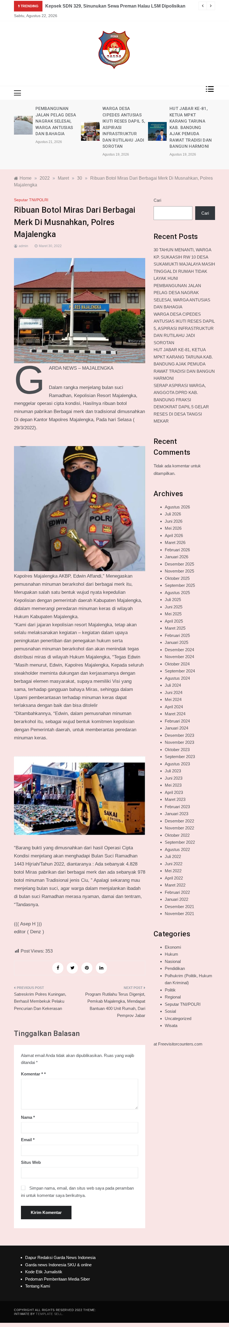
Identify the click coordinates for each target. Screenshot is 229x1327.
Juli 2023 (173, 770)
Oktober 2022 (177, 835)
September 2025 (180, 585)
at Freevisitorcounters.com (178, 1044)
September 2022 (180, 842)
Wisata (171, 1025)
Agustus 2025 (177, 592)
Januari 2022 (176, 899)
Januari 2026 (176, 556)
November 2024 (179, 656)
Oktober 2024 (177, 664)
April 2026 (174, 535)
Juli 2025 (173, 599)
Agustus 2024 (177, 678)
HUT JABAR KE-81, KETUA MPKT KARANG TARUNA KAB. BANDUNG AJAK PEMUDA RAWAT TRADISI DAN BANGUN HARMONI (191, 127)
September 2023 (180, 756)
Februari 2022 (177, 892)
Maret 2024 (175, 713)
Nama (28, 1117)
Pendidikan (175, 968)
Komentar (32, 1074)
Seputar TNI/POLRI (31, 200)
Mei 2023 (173, 785)
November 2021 (179, 913)
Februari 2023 (177, 806)
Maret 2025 (175, 628)
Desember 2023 (179, 735)
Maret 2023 (175, 799)
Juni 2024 (173, 692)
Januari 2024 (176, 728)
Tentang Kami (37, 1286)
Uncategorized (178, 1018)
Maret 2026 (175, 542)
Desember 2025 (179, 564)
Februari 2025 (177, 635)
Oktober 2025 (177, 578)
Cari (157, 200)
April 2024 (174, 706)
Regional (173, 997)
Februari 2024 (177, 721)
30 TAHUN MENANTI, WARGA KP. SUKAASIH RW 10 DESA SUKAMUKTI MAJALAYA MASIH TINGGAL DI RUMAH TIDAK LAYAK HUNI (184, 264)
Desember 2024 (179, 649)
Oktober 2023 (177, 749)
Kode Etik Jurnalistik (43, 1271)
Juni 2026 (173, 521)
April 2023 (174, 792)
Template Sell (49, 1314)
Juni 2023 (173, 778)
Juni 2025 (173, 606)
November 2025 (179, 571)
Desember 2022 (179, 821)
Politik (170, 990)
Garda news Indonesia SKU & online (58, 1264)
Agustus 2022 (177, 849)
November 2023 (179, 742)
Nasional (173, 961)
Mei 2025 (173, 613)
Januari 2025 (176, 642)
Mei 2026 (173, 528)
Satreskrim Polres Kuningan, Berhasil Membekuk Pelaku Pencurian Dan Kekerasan (40, 1001)
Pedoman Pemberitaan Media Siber (57, 1279)
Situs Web (31, 1162)
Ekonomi (173, 947)
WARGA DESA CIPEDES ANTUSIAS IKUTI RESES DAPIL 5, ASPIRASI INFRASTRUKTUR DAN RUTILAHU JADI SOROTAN (184, 328)
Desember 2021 (179, 906)
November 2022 (179, 828)
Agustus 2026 (177, 507)
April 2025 (174, 621)
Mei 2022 (173, 870)
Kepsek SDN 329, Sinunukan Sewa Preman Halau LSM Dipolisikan (115, 6)
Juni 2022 (173, 863)
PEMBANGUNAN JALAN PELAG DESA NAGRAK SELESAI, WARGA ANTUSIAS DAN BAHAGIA (55, 121)
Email (28, 1139)
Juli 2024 (173, 685)
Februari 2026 (177, 549)
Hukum (171, 954)
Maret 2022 (175, 885)
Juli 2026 (173, 514)
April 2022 (174, 878)
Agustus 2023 (177, 763)
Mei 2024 (173, 699)
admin (23, 246)
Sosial (170, 1011)
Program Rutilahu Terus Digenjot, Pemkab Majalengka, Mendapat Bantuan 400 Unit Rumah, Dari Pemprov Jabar (115, 1005)
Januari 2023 (176, 813)
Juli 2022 (173, 856)
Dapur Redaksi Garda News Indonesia (60, 1257)
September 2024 (180, 671)
